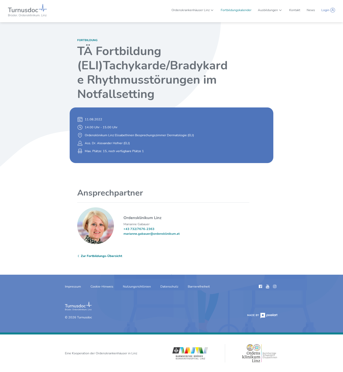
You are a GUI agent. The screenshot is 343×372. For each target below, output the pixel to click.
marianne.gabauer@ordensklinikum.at (151, 234)
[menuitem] (191, 10)
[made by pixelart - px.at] (262, 315)
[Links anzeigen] (260, 287)
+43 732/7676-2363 (138, 229)
